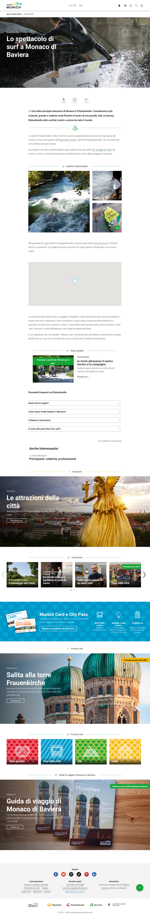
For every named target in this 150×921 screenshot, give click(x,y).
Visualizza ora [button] (16, 520)
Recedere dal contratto (75, 891)
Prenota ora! (77, 648)
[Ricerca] (136, 5)
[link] (14, 14)
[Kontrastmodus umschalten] (119, 5)
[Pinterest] (86, 874)
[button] (141, 5)
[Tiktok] (79, 874)
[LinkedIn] (94, 874)
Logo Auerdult (96, 905)
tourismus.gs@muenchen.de (75, 888)
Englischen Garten (67, 140)
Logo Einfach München (33, 905)
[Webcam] (80, 5)
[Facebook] (56, 874)
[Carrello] (130, 5)
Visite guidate (77, 350)
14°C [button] (71, 5)
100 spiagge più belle (101, 149)
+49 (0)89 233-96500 (75, 885)
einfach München (15, 5)
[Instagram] (71, 874)
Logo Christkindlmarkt (75, 905)
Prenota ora (82, 376)
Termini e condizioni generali (36, 885)
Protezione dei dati (32, 888)
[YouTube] (63, 874)
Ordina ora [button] (14, 827)
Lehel (46, 243)
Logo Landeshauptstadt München (116, 905)
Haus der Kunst (100, 243)
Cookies (44, 888)
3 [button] (74, 590)
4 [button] (76, 590)
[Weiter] (144, 574)
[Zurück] (3, 574)
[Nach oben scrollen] (139, 887)
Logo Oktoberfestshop (54, 905)
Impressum (26, 891)
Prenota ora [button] (15, 701)
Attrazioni (77, 471)
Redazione (37, 891)
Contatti (47, 891)
